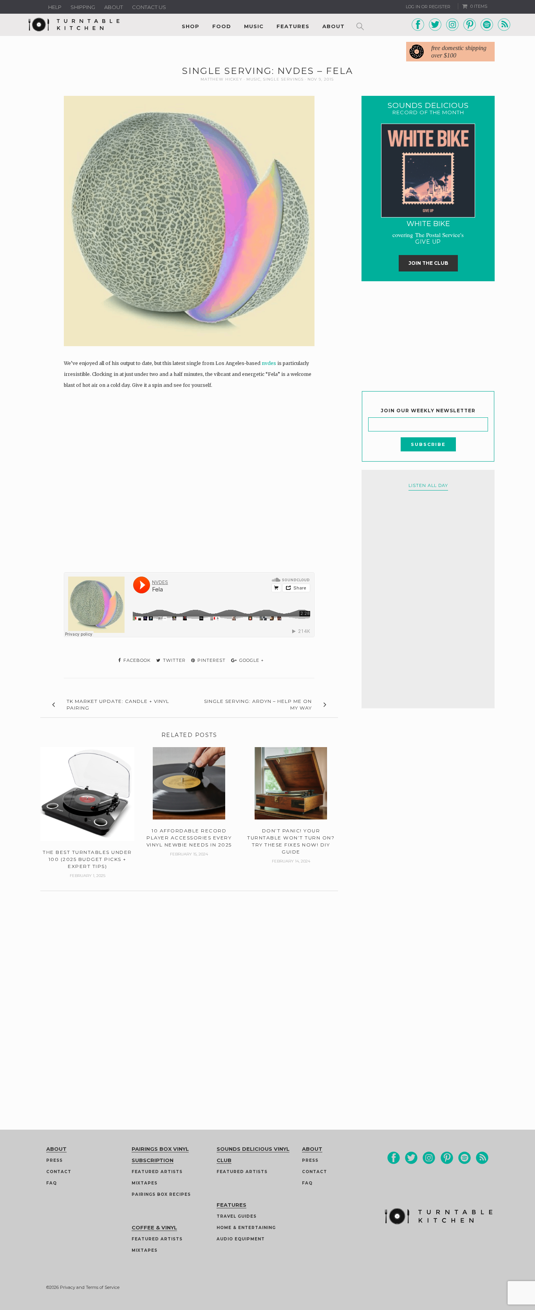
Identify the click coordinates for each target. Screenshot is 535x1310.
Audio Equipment (241, 1239)
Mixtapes (144, 1183)
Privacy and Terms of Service (89, 1287)
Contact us (149, 7)
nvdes (269, 363)
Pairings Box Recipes (161, 1194)
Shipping (82, 7)
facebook (136, 660)
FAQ (51, 1183)
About (113, 7)
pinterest (211, 660)
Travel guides (237, 1216)
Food (221, 26)
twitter (173, 660)
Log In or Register (428, 6)
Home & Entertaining (246, 1227)
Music (254, 26)
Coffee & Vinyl (154, 1227)
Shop (190, 26)
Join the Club (428, 263)
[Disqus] (189, 989)
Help (54, 7)
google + (251, 660)
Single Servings (283, 79)
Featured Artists (157, 1171)
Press (54, 1160)
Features (293, 26)
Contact (58, 1171)
